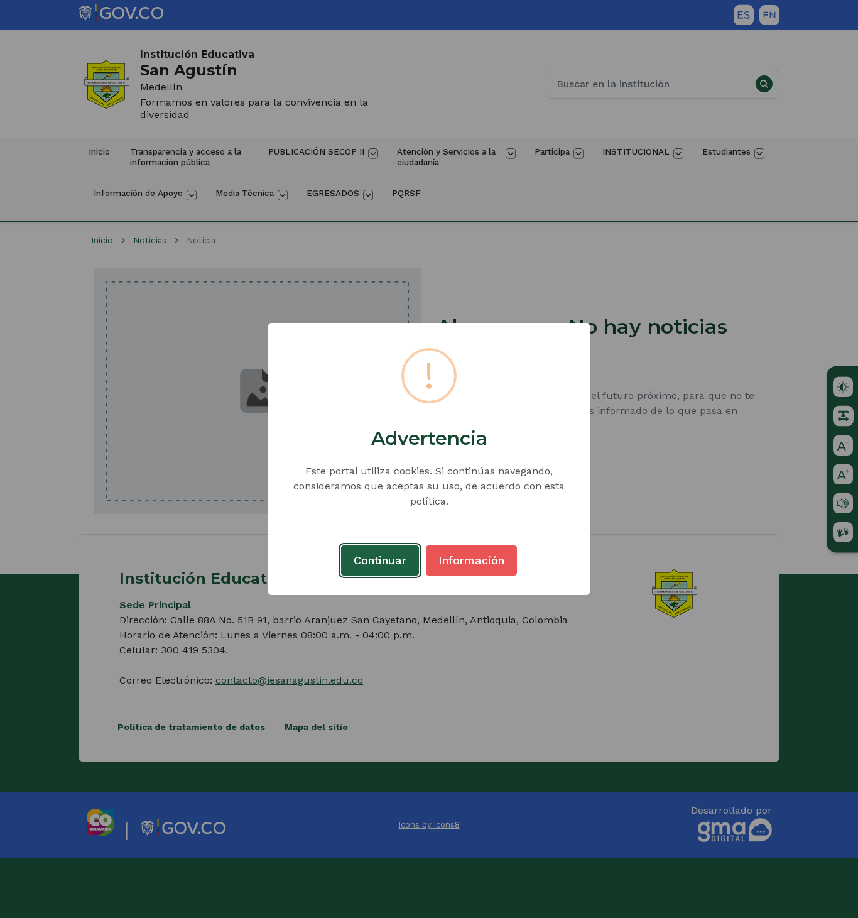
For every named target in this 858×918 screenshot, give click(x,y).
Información (471, 560)
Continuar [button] (380, 560)
